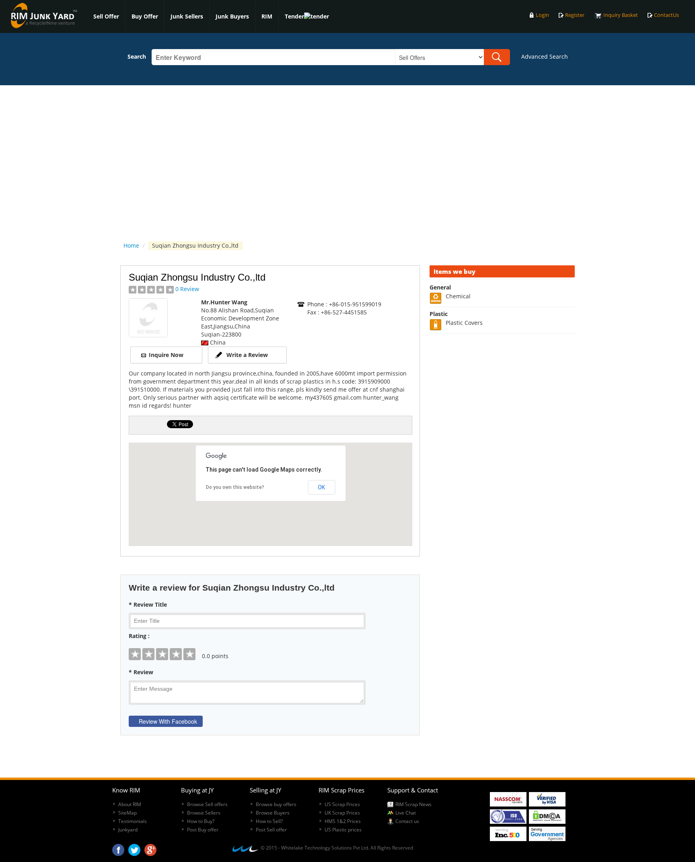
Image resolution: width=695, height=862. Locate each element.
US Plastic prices (343, 829)
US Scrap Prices (342, 804)
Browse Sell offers (207, 804)
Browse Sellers (203, 812)
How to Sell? (269, 821)
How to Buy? (200, 821)
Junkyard (128, 829)
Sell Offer (106, 16)
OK (321, 487)
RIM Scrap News (413, 804)
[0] (270, 648)
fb (118, 848)
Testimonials (132, 821)
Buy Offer (145, 16)
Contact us (407, 821)
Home (131, 245)
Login (542, 15)
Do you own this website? (235, 487)
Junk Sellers (187, 16)
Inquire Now (166, 355)
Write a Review (247, 355)
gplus (150, 848)
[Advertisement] (502, 460)
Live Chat (405, 812)
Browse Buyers (273, 812)
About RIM (129, 804)
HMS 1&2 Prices (343, 821)
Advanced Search (544, 56)
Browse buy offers (276, 804)
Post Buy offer (202, 829)
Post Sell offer (271, 829)
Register (574, 15)
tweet (134, 848)
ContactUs (666, 15)
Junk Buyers (232, 16)
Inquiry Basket (620, 15)
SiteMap (127, 812)
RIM (266, 16)
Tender (294, 16)
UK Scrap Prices (342, 812)
